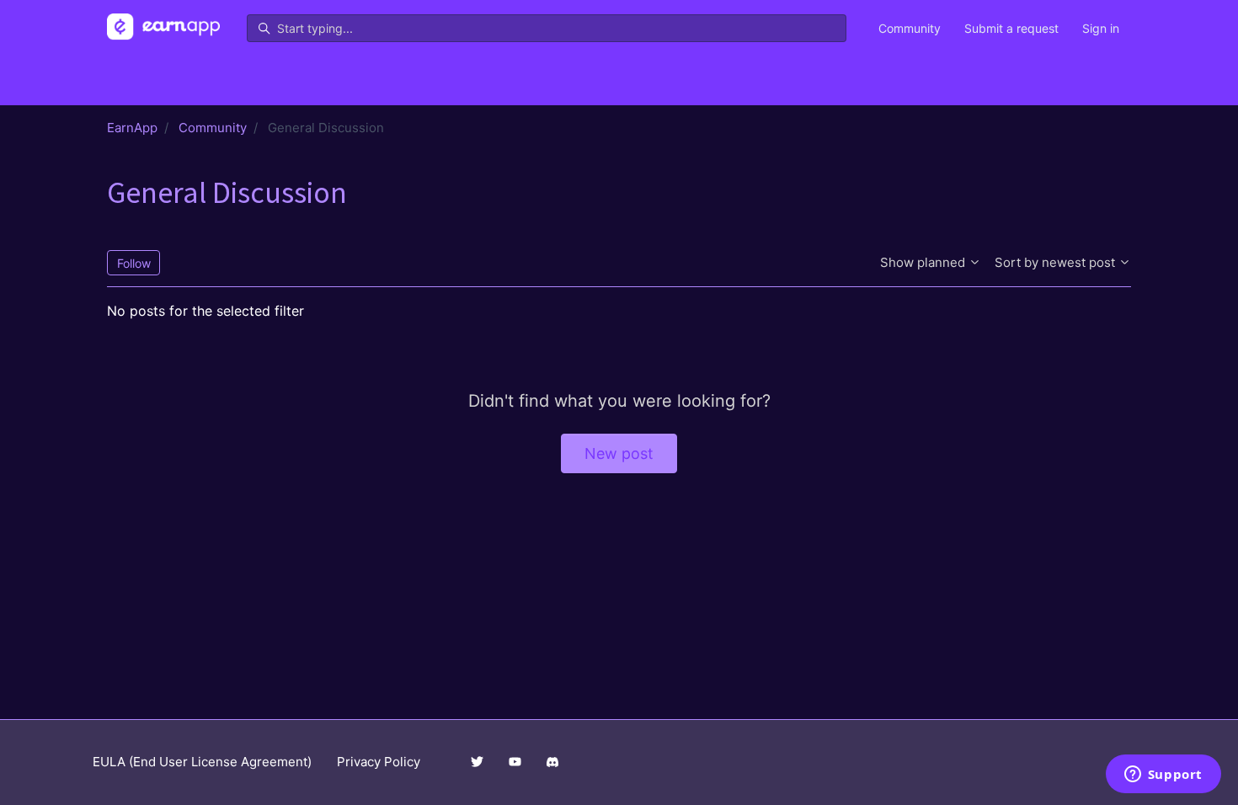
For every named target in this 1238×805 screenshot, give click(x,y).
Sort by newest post (1056, 262)
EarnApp (132, 128)
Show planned (924, 262)
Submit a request (1011, 28)
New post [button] (619, 453)
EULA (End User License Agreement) (202, 762)
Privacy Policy (378, 762)
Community (909, 28)
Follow (134, 263)
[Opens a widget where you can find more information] (1163, 775)
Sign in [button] (1100, 28)
